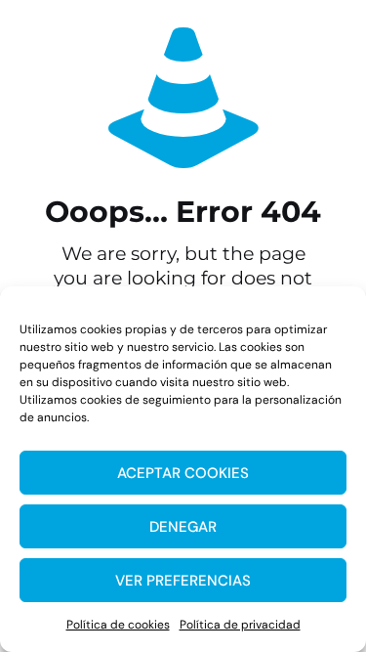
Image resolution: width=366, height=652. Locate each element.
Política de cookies (118, 624)
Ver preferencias (183, 580)
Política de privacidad (240, 624)
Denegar (183, 527)
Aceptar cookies (183, 473)
